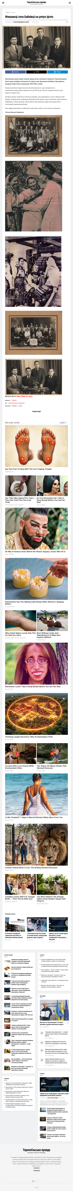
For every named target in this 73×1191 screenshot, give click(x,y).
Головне (9, 929)
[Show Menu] (3, 3)
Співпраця (36, 1170)
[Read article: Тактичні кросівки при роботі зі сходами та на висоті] (7, 1020)
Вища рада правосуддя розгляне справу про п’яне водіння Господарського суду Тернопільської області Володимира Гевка (56, 1051)
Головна (7, 12)
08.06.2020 (35, 22)
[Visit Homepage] (36, 3)
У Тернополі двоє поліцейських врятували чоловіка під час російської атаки (21, 1034)
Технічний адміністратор (21, 22)
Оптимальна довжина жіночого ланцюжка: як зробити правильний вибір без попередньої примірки (20, 961)
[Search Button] (70, 3)
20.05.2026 (52, 942)
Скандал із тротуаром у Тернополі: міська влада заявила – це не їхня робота (56, 1136)
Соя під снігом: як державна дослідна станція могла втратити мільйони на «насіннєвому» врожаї (21, 1005)
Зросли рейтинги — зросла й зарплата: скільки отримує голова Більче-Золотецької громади (21, 1060)
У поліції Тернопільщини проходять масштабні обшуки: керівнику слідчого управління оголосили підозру (21, 997)
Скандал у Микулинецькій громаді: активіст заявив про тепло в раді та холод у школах (56, 1128)
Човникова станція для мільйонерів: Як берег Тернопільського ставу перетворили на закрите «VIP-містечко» (22, 1013)
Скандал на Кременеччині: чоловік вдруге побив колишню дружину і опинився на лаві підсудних (20, 1027)
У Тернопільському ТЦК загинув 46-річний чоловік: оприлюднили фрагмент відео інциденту (37, 935)
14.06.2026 (8, 940)
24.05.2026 (30, 940)
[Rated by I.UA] (36, 1181)
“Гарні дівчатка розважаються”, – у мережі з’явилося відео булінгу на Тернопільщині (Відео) (56, 1034)
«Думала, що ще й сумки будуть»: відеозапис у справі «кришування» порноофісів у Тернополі (20, 990)
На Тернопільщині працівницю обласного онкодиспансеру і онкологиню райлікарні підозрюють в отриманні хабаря (19, 1105)
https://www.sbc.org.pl (24, 396)
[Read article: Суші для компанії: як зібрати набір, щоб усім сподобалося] (7, 968)
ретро (20, 406)
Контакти (36, 1168)
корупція (52, 929)
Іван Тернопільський (52, 1098)
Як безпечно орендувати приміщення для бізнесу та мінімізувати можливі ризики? (14, 935)
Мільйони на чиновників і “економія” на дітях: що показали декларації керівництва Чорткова (22, 1068)
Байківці (14, 406)
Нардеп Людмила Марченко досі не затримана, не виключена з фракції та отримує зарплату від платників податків (56, 1061)
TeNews (14, 400)
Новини (13, 12)
